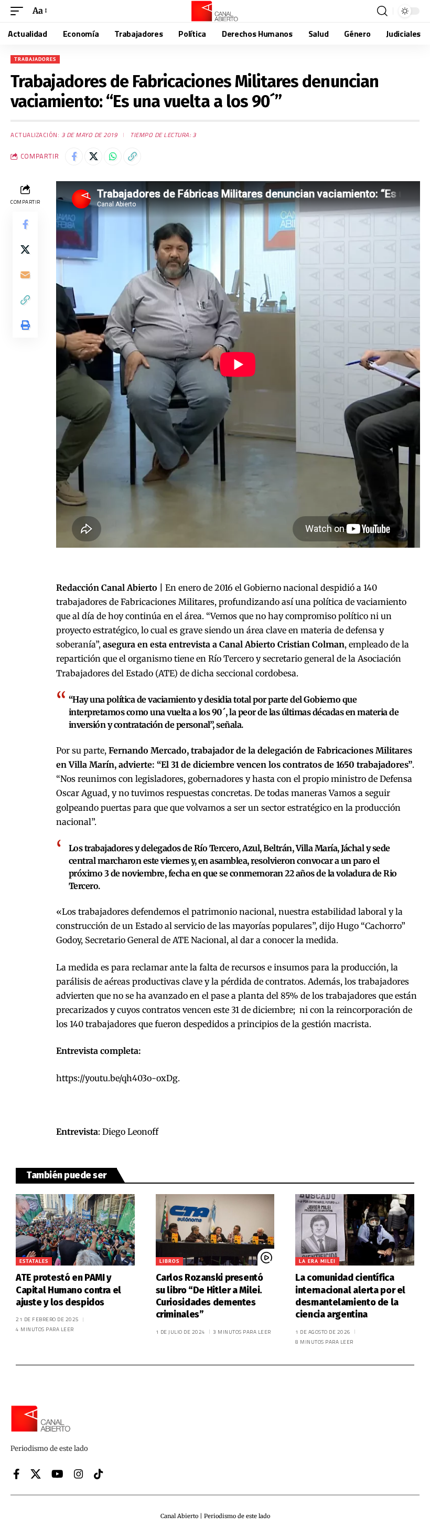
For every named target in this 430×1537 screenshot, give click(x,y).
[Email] (25, 274)
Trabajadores (35, 59)
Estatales (33, 1261)
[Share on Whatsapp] (113, 156)
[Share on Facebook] (74, 156)
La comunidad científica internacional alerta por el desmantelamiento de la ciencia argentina (350, 1296)
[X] (36, 1474)
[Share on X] (93, 156)
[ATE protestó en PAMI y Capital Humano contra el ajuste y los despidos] (75, 1230)
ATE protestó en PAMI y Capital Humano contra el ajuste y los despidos (68, 1290)
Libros (169, 1261)
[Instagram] (78, 1474)
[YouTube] (57, 1474)
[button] (19, 11)
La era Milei (317, 1261)
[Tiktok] (98, 1474)
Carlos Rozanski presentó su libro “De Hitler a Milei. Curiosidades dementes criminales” (209, 1296)
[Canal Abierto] (215, 11)
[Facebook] (16, 1474)
